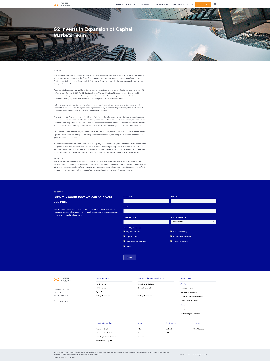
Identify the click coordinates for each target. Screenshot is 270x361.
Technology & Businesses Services (192, 296)
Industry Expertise (161, 4)
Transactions (131, 4)
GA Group (141, 337)
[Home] (84, 4)
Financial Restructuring (145, 288)
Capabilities (145, 4)
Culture (140, 329)
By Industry (183, 284)
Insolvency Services (144, 292)
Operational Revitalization (146, 284)
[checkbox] (170, 239)
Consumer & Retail (187, 289)
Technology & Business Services (106, 337)
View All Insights (199, 329)
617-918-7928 (62, 301)
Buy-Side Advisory (101, 284)
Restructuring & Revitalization (151, 278)
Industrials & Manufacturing (189, 293)
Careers (140, 333)
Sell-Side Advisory (101, 288)
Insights (190, 4)
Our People (177, 4)
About (118, 4)
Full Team (168, 333)
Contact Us (203, 4)
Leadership (169, 329)
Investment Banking (104, 278)
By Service (182, 305)
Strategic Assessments (103, 296)
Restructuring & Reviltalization (190, 314)
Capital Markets (101, 292)
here (73, 357)
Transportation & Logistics (189, 300)
